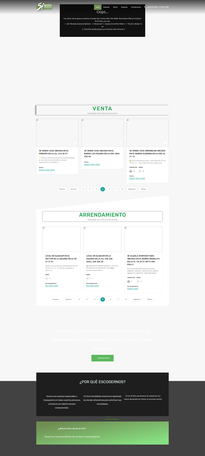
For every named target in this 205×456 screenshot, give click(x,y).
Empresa (124, 7)
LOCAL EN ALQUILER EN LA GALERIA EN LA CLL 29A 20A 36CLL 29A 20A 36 (99, 259)
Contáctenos (136, 7)
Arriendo (106, 7)
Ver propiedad (61, 247)
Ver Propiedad (57, 141)
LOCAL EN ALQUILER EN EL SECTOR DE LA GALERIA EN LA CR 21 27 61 (61, 259)
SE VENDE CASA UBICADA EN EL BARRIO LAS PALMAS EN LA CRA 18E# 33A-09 (101, 153)
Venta (115, 7)
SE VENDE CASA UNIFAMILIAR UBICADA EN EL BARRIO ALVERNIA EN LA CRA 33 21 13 (147, 153)
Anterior (74, 189)
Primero (62, 189)
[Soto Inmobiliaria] (44, 11)
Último (143, 189)
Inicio (98, 7)
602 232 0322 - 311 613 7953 (158, 7)
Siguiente (131, 189)
